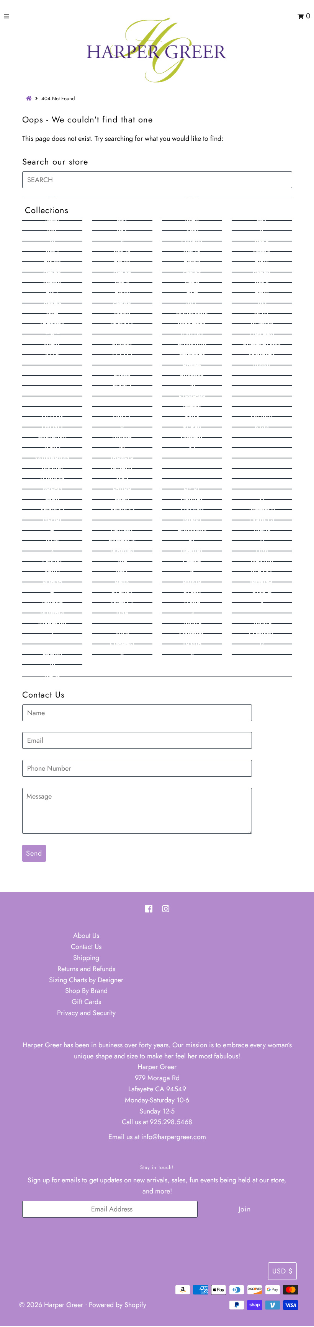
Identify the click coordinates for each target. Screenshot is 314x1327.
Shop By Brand (86, 991)
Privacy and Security (86, 1013)
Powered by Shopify (117, 1305)
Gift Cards (86, 1002)
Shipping (86, 958)
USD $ (282, 1271)
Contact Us (86, 947)
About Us (86, 936)
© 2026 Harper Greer (51, 1305)
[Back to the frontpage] (30, 98)
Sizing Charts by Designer (86, 980)
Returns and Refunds (86, 969)
